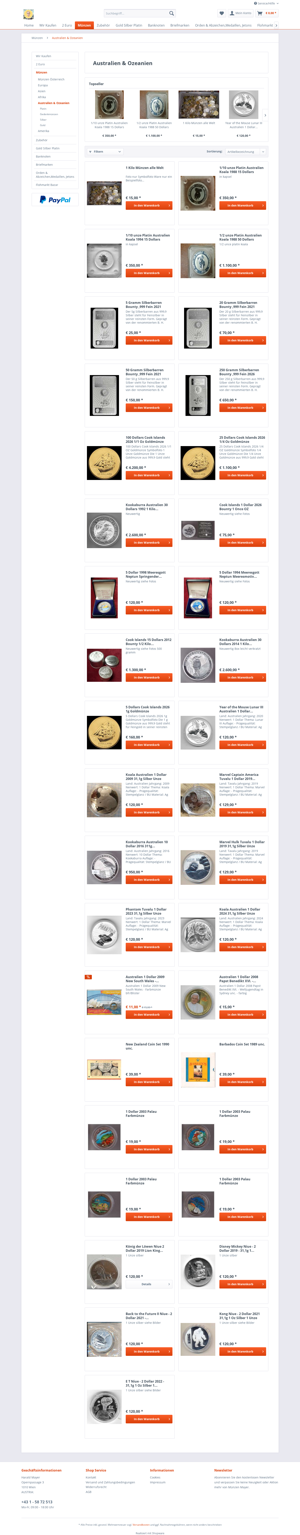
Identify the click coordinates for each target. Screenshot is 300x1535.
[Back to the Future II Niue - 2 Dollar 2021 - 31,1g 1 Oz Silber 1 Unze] (104, 1339)
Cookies (155, 1477)
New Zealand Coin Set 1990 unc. (147, 1046)
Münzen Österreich (51, 79)
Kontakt (91, 1477)
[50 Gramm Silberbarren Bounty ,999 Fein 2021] (104, 395)
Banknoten (43, 156)
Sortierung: (214, 151)
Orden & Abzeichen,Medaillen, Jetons (55, 175)
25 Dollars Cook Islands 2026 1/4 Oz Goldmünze (242, 439)
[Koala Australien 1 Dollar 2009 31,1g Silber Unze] (104, 800)
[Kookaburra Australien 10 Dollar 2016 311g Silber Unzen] (104, 867)
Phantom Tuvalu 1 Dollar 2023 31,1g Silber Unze (146, 911)
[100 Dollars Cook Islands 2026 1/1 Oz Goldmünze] (104, 463)
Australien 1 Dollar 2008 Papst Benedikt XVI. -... (238, 979)
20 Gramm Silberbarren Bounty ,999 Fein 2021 (238, 305)
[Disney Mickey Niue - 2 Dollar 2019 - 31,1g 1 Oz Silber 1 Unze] (198, 1272)
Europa (43, 85)
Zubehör (42, 140)
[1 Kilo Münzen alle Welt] (199, 104)
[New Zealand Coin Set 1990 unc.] (104, 1069)
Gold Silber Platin (48, 148)
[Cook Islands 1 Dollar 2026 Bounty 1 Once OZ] (198, 530)
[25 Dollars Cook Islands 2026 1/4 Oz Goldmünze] (198, 463)
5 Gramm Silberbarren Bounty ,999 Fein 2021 (144, 305)
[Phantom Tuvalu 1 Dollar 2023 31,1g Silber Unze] (104, 934)
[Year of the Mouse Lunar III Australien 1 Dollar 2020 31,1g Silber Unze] (243, 104)
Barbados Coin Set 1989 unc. (242, 1044)
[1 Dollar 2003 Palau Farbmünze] (104, 1137)
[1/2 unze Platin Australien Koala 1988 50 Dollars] (154, 104)
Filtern (98, 151)
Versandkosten (141, 1524)
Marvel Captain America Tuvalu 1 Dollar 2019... (239, 777)
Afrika (42, 97)
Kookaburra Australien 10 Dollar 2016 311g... (147, 844)
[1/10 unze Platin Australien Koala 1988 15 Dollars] (109, 104)
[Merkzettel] (221, 13)
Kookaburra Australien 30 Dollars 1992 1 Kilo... (147, 507)
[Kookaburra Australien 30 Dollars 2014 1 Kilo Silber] (198, 665)
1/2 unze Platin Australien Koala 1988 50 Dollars (154, 125)
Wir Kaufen (43, 56)
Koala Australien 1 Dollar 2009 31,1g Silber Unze (146, 777)
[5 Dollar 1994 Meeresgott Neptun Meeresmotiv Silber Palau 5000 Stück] (198, 597)
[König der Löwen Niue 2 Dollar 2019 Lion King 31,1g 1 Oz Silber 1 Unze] (104, 1272)
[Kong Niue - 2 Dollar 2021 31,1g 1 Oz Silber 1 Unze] (198, 1339)
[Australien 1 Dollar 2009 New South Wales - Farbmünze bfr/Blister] (104, 1002)
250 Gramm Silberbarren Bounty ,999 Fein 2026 (239, 372)
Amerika (43, 131)
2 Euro (40, 64)
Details (146, 1284)
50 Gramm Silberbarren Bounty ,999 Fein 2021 (145, 372)
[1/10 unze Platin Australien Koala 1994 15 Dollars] (104, 260)
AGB (88, 1492)
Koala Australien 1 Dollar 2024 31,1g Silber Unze (239, 911)
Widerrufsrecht (96, 1487)
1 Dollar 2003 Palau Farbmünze (141, 1114)
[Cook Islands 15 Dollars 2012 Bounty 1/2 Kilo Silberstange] (104, 665)
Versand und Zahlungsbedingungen (110, 1482)
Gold (42, 125)
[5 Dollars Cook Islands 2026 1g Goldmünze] (104, 732)
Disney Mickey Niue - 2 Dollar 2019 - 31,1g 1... (237, 1248)
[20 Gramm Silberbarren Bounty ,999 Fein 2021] (198, 328)
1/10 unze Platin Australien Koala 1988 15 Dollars (109, 125)
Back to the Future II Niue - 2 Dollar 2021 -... (149, 1316)
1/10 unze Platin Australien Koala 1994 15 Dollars (148, 237)
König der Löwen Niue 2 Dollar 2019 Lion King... (145, 1248)
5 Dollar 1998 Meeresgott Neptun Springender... (146, 574)
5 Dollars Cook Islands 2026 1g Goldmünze (148, 709)
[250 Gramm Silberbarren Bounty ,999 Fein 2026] (198, 395)
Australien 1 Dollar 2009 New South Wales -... (145, 979)
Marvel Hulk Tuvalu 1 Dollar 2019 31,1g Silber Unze (242, 844)
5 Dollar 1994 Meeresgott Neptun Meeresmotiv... (239, 574)
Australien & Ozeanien (53, 103)
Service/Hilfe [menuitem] (266, 3)
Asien (42, 91)
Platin (43, 108)
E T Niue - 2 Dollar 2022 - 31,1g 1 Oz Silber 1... (145, 1383)
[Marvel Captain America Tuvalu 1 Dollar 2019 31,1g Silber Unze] (198, 800)
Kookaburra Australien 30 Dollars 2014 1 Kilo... (240, 642)
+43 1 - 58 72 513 (36, 1502)
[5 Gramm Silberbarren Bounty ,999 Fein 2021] (104, 328)
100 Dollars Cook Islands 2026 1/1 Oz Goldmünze (145, 439)
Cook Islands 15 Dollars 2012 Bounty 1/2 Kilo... (148, 642)
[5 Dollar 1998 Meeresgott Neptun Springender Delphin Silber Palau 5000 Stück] (104, 597)
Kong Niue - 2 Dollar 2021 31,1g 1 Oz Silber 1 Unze (239, 1316)
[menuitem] (140, 13)
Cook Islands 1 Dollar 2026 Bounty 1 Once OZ (240, 507)
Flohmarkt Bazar (47, 185)
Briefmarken (44, 165)
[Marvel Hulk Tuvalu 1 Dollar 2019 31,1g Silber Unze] (198, 867)
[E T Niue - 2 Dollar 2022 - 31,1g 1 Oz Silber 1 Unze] (104, 1406)
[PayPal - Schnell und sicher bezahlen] (55, 199)
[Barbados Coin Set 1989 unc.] (198, 1069)
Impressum (158, 1482)
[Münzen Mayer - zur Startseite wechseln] (28, 14)
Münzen (41, 72)
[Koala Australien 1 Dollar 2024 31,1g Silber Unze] (198, 934)
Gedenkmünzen (49, 114)
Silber (43, 119)
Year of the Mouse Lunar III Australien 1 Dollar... (243, 125)
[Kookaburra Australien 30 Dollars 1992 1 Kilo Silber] (104, 530)
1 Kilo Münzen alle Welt (199, 123)
